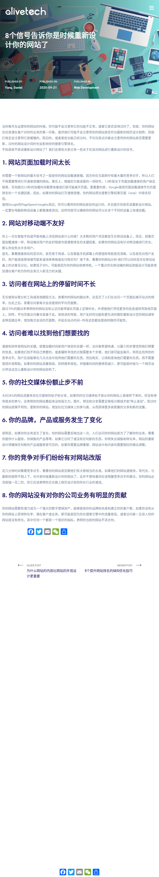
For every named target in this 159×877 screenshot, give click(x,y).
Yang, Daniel (13, 87)
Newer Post (108, 568)
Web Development (86, 87)
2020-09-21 (48, 87)
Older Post (51, 571)
